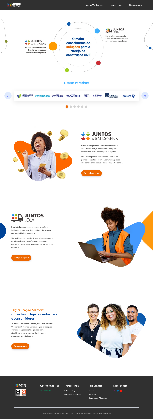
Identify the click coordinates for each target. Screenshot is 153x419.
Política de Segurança (72, 391)
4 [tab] (78, 106)
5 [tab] (82, 106)
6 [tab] (86, 106)
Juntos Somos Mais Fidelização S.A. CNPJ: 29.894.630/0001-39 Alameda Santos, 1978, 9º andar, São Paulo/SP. (76, 413)
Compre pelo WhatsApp (98, 398)
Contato (92, 391)
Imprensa (92, 394)
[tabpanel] (76, 96)
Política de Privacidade (72, 394)
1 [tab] (67, 106)
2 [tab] (71, 106)
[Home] (15, 5)
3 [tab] (74, 106)
